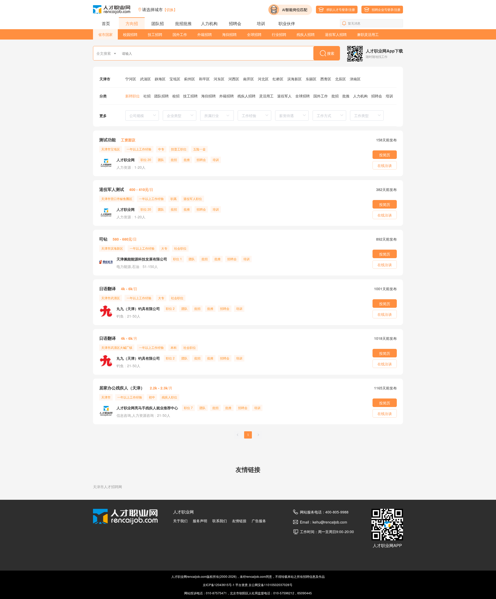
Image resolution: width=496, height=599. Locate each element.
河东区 (219, 78)
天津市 (104, 78)
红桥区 (278, 78)
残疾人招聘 (306, 34)
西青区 (325, 78)
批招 (335, 95)
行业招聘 (279, 34)
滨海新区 (294, 78)
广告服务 (259, 520)
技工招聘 (155, 34)
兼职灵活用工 (368, 34)
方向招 (132, 23)
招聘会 (235, 23)
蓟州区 (189, 78)
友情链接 (239, 520)
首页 (106, 23)
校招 (176, 95)
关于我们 (180, 520)
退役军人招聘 (336, 34)
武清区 (145, 78)
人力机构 (209, 23)
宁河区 (130, 78)
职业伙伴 (286, 23)
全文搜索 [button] (104, 53)
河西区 (233, 78)
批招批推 (183, 23)
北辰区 (340, 78)
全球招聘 (254, 34)
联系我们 (219, 520)
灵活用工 (266, 95)
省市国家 (105, 34)
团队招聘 (161, 95)
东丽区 (311, 78)
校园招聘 (130, 34)
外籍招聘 (204, 34)
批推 (346, 95)
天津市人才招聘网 (107, 486)
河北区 (263, 78)
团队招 (157, 23)
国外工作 (180, 34)
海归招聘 (229, 34)
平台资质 (241, 584)
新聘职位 (132, 95)
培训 (261, 23)
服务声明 (200, 520)
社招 (147, 95)
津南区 (355, 78)
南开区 (248, 78)
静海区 (160, 78)
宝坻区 (174, 78)
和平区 (204, 78)
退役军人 (284, 95)
